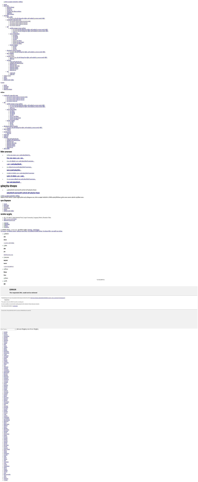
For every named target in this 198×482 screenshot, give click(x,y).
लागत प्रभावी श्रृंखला (14, 34)
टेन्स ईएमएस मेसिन (47, 231)
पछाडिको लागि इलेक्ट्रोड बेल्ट (16, 63)
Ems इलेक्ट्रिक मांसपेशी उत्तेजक (35, 231)
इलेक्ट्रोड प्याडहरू (14, 67)
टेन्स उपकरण (3, 231)
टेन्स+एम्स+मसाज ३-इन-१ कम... (15, 158)
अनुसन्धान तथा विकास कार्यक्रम (14, 11)
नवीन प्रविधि (10, 17)
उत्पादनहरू (6, 15)
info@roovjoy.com (8, 254)
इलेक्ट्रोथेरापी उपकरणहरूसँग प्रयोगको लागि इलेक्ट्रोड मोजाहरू (23, 193)
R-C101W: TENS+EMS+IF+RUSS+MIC (20, 21)
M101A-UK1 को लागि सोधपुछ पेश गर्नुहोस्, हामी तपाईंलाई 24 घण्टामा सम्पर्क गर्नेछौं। (28, 57)
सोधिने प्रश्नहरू (10, 14)
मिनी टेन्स (12, 59)
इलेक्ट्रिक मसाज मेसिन (22, 231)
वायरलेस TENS (10, 56)
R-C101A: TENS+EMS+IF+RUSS (18, 22)
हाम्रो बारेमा (6, 6)
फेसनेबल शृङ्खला (14, 45)
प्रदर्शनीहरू (9, 13)
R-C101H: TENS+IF (15, 25)
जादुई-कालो (12, 73)
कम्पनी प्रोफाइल (10, 7)
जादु (8, 71)
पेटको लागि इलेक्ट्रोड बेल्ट (16, 61)
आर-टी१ (15, 49)
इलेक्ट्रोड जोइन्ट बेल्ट (14, 66)
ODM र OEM (7, 75)
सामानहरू (9, 60)
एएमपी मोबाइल (36, 229)
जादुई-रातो (12, 74)
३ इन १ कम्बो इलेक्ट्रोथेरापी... (14, 164)
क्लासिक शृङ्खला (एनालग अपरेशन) (18, 28)
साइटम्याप (30, 229)
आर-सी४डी (15, 38)
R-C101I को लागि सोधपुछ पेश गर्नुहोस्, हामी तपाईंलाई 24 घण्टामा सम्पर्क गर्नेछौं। (30, 29)
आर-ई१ (14, 48)
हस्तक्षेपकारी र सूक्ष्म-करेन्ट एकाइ (14, 20)
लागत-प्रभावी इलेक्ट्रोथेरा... (14, 170)
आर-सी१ (15, 46)
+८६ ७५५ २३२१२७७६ (9, 243)
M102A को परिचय (17, 43)
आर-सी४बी (15, 36)
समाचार (5, 78)
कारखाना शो (9, 10)
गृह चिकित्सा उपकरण (11, 231)
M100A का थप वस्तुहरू (18, 42)
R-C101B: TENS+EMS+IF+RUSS (18, 24)
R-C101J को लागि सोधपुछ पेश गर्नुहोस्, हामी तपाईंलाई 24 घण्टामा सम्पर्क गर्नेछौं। (27, 18)
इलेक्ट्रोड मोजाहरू (14, 68)
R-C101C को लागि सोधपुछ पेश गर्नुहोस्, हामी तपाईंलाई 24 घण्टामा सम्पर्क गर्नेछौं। (28, 52)
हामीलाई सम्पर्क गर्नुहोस (9, 80)
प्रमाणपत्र (9, 8)
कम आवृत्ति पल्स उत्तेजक (57, 231)
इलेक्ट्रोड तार (13, 70)
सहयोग (5, 77)
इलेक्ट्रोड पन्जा (13, 64)
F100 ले (12, 54)
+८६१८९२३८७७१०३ (8, 266)
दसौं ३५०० (15, 32)
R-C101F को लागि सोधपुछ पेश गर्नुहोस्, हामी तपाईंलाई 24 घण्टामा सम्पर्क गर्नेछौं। (30, 31)
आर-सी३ (15, 39)
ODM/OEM (7, 208)
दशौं (8, 27)
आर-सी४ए (15, 35)
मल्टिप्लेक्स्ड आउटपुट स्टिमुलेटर (14, 50)
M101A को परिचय (17, 41)
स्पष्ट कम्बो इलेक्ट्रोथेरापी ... (14, 182)
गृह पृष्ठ (5, 4)
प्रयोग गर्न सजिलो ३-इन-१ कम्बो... (16, 176)
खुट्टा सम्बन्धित (10, 53)
